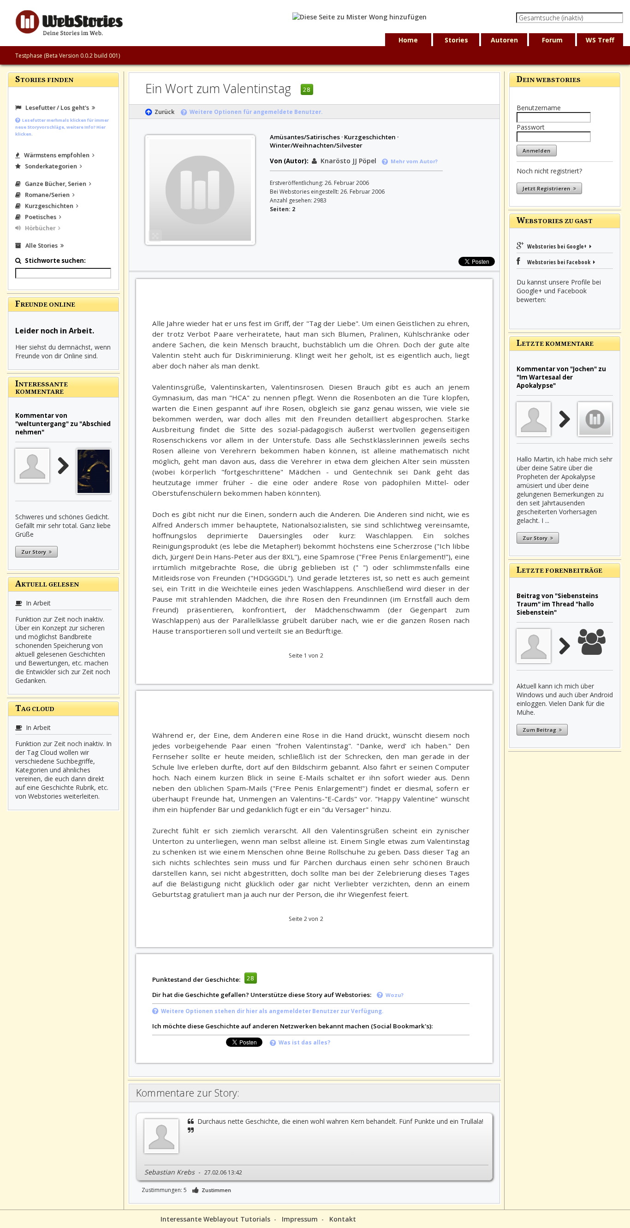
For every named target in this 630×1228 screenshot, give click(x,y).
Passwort (531, 127)
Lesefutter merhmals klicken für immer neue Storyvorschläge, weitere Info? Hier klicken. (62, 127)
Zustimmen (215, 1189)
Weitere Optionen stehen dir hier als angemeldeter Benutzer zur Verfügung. (270, 1011)
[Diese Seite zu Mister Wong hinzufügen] (359, 16)
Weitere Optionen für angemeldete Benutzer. (254, 111)
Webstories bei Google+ (557, 246)
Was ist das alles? (303, 1042)
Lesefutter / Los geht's (56, 107)
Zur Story (35, 551)
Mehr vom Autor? (413, 161)
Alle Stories (40, 245)
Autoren (504, 40)
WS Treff (600, 40)
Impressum (300, 1219)
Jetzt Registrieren (548, 188)
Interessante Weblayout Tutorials (215, 1219)
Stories (456, 40)
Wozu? (393, 994)
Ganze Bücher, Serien (55, 183)
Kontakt (342, 1219)
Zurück (163, 111)
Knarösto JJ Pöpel (346, 160)
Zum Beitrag (541, 729)
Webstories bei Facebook (557, 262)
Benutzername (539, 107)
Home (408, 40)
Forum (552, 40)
